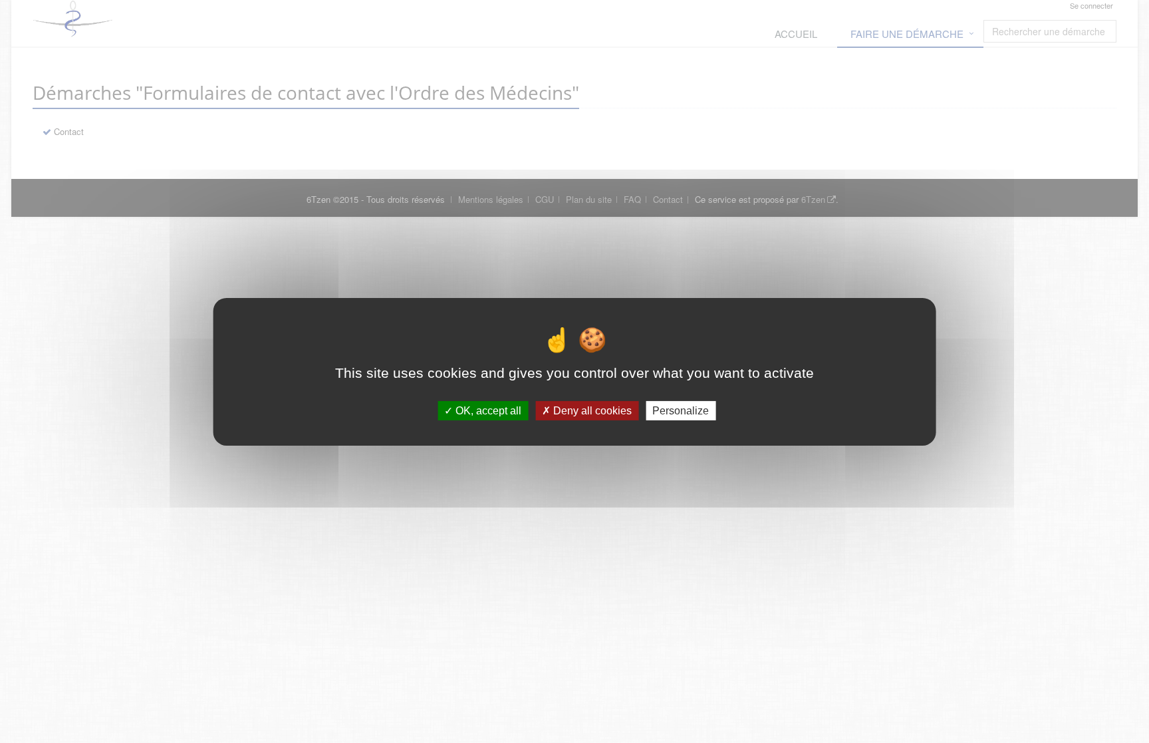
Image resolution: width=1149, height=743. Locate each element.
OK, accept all (487, 410)
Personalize (680, 410)
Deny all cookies (591, 410)
